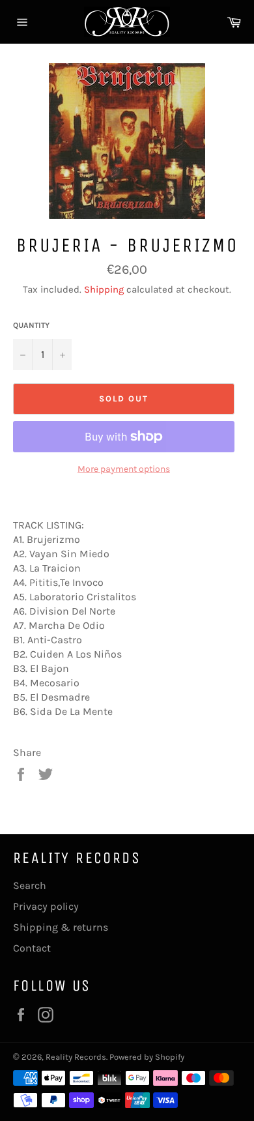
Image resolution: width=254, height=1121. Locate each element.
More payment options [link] (124, 468)
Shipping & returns (60, 927)
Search (29, 885)
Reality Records (76, 1057)
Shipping (104, 289)
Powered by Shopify (146, 1057)
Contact (32, 948)
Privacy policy (46, 906)
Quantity (31, 325)
